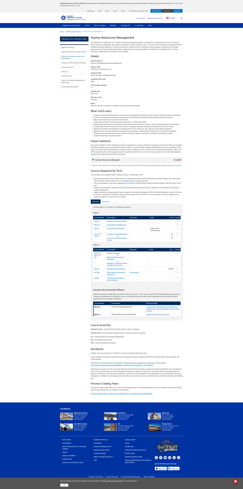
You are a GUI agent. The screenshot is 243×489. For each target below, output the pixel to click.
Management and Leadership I (116, 269)
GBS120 (96, 221)
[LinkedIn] (174, 457)
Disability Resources (100, 440)
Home (62, 31)
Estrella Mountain (162, 307)
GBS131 (96, 253)
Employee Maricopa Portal (102, 446)
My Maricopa (90, 11)
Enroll (87, 25)
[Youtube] (165, 457)
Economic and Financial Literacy (72, 462)
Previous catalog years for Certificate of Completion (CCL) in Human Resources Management (121, 394)
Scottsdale (171, 309)
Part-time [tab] (105, 202)
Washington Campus (81, 413)
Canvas (64, 452)
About (150, 25)
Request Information (154, 18)
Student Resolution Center (133, 457)
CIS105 (96, 236)
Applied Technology (67, 47)
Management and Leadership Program (74, 39)
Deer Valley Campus (80, 424)
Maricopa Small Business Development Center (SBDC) (138, 461)
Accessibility (66, 440)
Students (113, 25)
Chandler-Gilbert (151, 307)
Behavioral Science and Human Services (74, 52)
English (172, 18)
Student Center (129, 181)
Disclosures (98, 443)
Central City (122, 413)
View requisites (134, 272)
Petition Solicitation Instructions (135, 450)
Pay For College (99, 25)
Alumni (123, 11)
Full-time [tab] (95, 202)
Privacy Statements (112, 477)
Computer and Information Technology (73, 63)
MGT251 (96, 228)
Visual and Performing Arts (69, 87)
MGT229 (96, 269)
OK (64, 485)
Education (64, 71)
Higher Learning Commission (103, 457)
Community (139, 25)
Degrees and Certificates (71, 25)
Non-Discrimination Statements (130, 477)
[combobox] (172, 18)
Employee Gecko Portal (101, 450)
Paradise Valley (151, 309)
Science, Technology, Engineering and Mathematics (73, 81)
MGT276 (96, 225)
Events (107, 11)
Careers (115, 11)
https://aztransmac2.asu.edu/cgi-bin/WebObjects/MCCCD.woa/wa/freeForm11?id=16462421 (122, 365)
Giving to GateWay (100, 453)
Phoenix (158, 309)
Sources (178, 165)
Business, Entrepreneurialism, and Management (73, 57)
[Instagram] (169, 457)
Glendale (170, 307)
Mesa (175, 307)
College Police (67, 459)
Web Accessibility (149, 477)
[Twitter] (156, 457)
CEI (119, 424)
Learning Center (130, 440)
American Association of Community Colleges (74, 448)
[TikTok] (178, 457)
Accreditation (66, 443)
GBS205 (96, 278)
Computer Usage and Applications (117, 234)
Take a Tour (167, 11)
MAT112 (96, 255)
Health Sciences (66, 76)
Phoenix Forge (167, 424)
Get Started (140, 18)
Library (127, 443)
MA (95, 257)
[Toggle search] (181, 18)
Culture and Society (67, 67)
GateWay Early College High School (138, 11)
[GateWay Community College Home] (73, 18)
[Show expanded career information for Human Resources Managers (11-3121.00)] (93, 159)
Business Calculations (113, 253)
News (99, 11)
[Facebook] (160, 457)
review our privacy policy (115, 481)
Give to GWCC (156, 11)
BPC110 (96, 234)
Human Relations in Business (115, 228)
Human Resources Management (117, 225)
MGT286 (96, 272)
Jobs (95, 460)
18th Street (165, 413)
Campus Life (125, 25)
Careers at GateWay (68, 456)
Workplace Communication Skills (117, 221)
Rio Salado (165, 309)
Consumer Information (96, 477)
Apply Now (178, 11)
